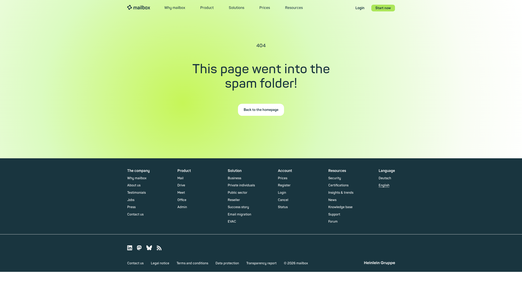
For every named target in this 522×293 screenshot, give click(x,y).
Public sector (237, 193)
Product (207, 7)
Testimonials (136, 193)
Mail (180, 178)
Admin (182, 207)
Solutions (236, 7)
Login (359, 8)
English (384, 185)
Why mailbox (174, 7)
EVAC (232, 222)
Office (181, 200)
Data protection (227, 263)
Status (283, 207)
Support (334, 214)
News (332, 200)
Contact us (135, 214)
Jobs (130, 200)
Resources (294, 7)
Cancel (283, 200)
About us (133, 185)
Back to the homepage (261, 110)
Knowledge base (340, 207)
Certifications (338, 185)
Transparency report (261, 263)
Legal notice (160, 263)
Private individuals (241, 185)
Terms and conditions (192, 263)
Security (334, 178)
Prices (264, 7)
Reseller (234, 200)
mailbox (138, 7)
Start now (383, 8)
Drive (181, 185)
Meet (181, 193)
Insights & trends (340, 193)
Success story (238, 207)
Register (284, 185)
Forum (333, 222)
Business (234, 178)
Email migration (239, 214)
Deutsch (385, 178)
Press (131, 207)
